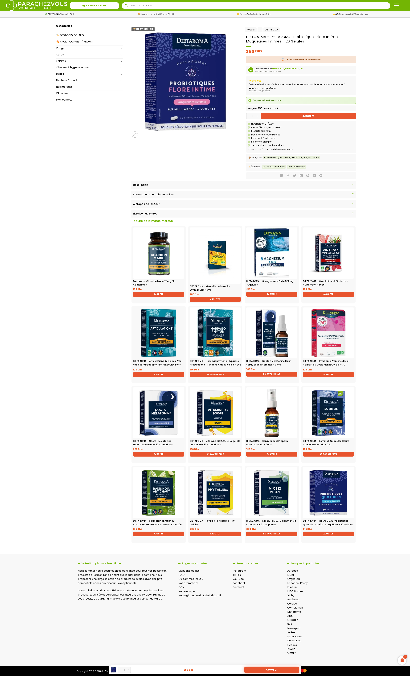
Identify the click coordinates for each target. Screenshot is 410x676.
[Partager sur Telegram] (320, 175)
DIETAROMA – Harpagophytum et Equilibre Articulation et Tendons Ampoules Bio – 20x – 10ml (215, 364)
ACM (290, 616)
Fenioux (292, 645)
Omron (291, 653)
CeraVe (292, 603)
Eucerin (292, 587)
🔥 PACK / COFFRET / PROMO (74, 41)
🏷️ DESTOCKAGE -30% (70, 35)
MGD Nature (295, 591)
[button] (135, 134)
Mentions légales (189, 571)
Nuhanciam (294, 636)
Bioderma (293, 599)
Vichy (290, 595)
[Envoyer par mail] (301, 175)
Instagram (239, 571)
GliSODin (292, 620)
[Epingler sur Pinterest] (307, 175)
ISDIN (290, 575)
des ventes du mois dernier (301, 59)
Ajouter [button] (159, 294)
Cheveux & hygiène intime (72, 67)
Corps (60, 54)
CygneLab (293, 579)
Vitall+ (291, 649)
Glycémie (297, 157)
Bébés (60, 74)
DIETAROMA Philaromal (274, 166)
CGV (181, 587)
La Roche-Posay (297, 583)
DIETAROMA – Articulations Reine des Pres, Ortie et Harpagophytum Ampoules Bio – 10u (157, 364)
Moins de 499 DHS (296, 166)
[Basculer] (121, 48)
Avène (291, 632)
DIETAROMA (271, 29)
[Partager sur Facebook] (288, 175)
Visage (60, 48)
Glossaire (62, 93)
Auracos (292, 571)
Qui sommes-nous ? (190, 579)
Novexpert (294, 628)
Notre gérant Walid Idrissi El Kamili (199, 595)
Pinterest (238, 587)
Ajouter (308, 116)
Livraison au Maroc (145, 213)
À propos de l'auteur (146, 204)
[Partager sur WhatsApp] (281, 175)
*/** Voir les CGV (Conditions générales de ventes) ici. (270, 149)
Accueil (251, 29)
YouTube (238, 579)
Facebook (239, 583)
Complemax (295, 607)
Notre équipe (186, 591)
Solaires (61, 61)
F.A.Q (181, 575)
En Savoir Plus (215, 374)
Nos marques (64, 87)
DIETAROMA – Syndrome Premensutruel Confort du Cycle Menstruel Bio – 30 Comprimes (325, 364)
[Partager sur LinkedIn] (314, 175)
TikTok (237, 575)
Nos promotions (188, 583)
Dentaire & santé (67, 80)
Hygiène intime (311, 157)
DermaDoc (294, 640)
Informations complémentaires (153, 194)
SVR (289, 624)
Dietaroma (294, 612)
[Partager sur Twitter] (294, 175)
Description (140, 185)
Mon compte (64, 99)
